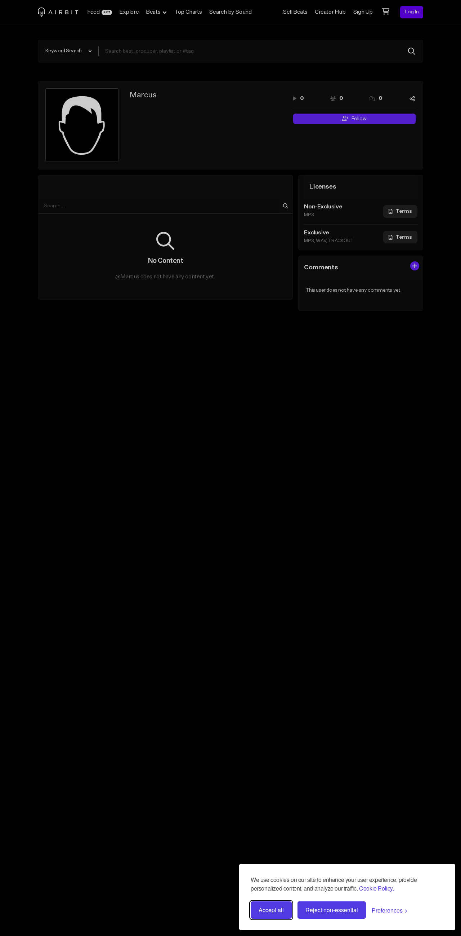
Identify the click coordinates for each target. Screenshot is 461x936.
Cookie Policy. (376, 888)
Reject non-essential (331, 910)
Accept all (271, 910)
